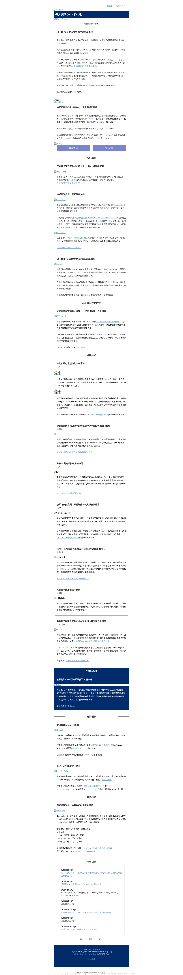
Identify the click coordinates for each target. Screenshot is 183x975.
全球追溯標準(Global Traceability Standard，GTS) (96, 218)
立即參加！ (82, 347)
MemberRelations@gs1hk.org (98, 415)
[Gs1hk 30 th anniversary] (91, 10)
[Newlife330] (91, 810)
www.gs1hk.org (91, 954)
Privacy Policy (91, 959)
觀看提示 (73, 148)
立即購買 (60, 755)
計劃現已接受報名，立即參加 (69, 248)
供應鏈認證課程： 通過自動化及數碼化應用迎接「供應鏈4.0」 (87, 913)
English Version (121, 6)
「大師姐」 (91, 119)
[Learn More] (91, 316)
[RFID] (91, 685)
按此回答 (109, 148)
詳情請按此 (106, 780)
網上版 (109, 6)
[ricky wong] (91, 171)
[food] (91, 199)
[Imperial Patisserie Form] (91, 771)
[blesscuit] (91, 730)
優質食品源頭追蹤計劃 (76, 238)
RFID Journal (70, 706)
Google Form (107, 135)
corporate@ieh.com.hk (65, 789)
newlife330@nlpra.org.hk (85, 851)
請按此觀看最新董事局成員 (85, 66)
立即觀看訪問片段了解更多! (68, 183)
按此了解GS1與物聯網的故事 (69, 493)
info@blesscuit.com (79, 748)
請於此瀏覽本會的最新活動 (77, 661)
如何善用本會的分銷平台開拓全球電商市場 (91, 641)
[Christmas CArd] (91, 19)
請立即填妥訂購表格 (100, 745)
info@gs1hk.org (79, 954)
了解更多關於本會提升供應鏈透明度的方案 (74, 452)
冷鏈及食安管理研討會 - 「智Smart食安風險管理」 (82, 884)
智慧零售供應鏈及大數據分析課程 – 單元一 (79, 929)
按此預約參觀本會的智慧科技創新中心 (73, 579)
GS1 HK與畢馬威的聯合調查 (107, 322)
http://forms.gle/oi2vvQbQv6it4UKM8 (97, 848)
